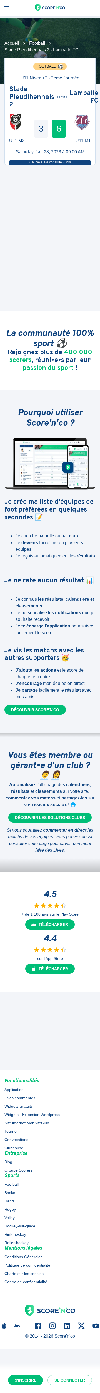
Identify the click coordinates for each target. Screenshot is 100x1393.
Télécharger (53, 924)
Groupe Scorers (18, 1170)
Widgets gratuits (18, 1106)
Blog (8, 1162)
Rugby (10, 1209)
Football (37, 43)
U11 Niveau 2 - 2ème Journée (50, 78)
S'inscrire (25, 1380)
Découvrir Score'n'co (35, 709)
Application (14, 1089)
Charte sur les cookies (24, 1273)
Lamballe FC (83, 97)
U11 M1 (83, 140)
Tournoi (11, 1131)
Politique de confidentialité (27, 1265)
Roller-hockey (16, 1242)
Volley (9, 1217)
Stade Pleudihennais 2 (31, 97)
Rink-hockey (15, 1234)
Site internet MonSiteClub (26, 1123)
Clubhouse (13, 1148)
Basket (10, 1192)
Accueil (11, 43)
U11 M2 (16, 140)
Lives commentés (19, 1098)
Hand (9, 1201)
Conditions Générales (23, 1257)
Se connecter (69, 1380)
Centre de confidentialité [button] (25, 1282)
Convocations (16, 1139)
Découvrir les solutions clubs (50, 817)
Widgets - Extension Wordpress (32, 1114)
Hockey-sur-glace (19, 1226)
